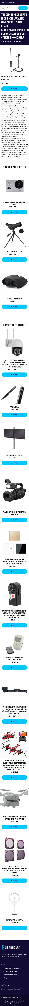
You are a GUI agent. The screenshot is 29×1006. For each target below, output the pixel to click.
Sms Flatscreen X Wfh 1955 (14, 455)
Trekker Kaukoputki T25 (15, 252)
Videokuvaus (7, 41)
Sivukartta (21, 1003)
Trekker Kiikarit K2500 (14, 299)
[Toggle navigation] (3, 7)
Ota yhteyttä (13, 1001)
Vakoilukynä (14, 407)
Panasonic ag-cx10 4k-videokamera (14, 512)
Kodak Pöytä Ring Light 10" (14, 920)
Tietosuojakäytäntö (11, 1003)
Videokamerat (17, 41)
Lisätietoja (14, 88)
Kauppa (23, 8)
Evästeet (21, 1001)
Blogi (5, 978)
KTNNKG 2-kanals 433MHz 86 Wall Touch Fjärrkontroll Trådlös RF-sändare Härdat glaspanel (14, 561)
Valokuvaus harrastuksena (12, 968)
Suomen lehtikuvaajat (10, 971)
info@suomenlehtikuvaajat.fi (8, 2)
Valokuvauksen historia (11, 975)
